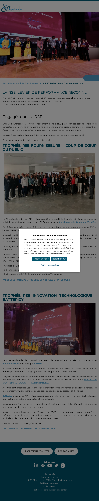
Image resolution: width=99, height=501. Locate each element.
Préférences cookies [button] (50, 265)
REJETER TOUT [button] (59, 259)
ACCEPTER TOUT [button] (41, 259)
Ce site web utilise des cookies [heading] (49, 235)
